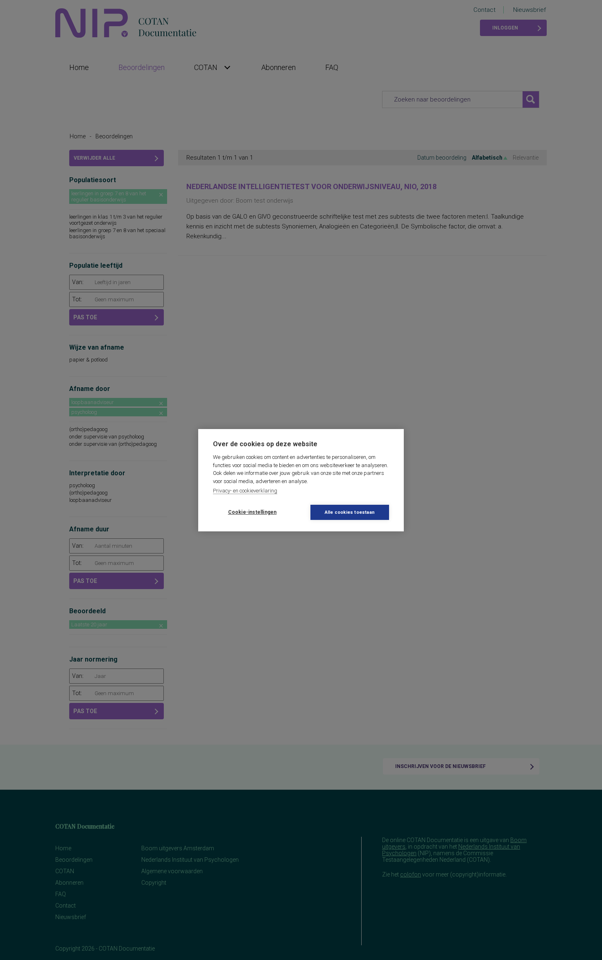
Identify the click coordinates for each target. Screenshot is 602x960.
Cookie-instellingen (252, 512)
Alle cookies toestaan (350, 512)
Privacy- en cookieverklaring (245, 491)
